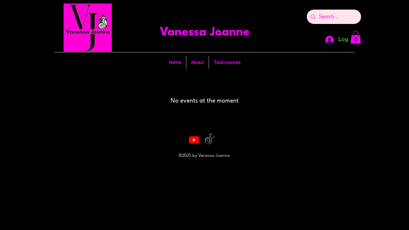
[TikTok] (210, 140)
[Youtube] (194, 140)
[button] (355, 37)
